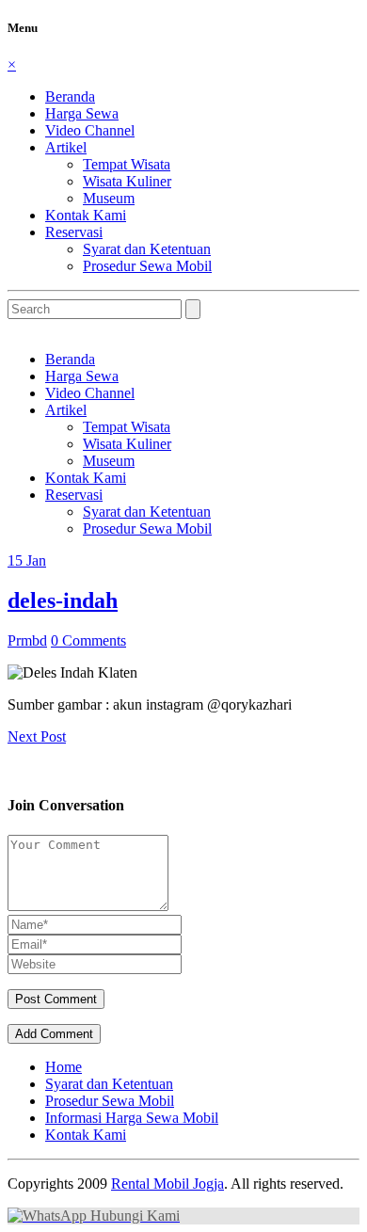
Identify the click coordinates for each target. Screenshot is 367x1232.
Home (63, 1067)
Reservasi (74, 232)
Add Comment (54, 1034)
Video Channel (90, 130)
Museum (109, 198)
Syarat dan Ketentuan (147, 249)
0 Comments (88, 640)
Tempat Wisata (126, 164)
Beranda (70, 96)
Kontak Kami (85, 215)
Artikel (66, 147)
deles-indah (63, 600)
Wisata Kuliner (127, 181)
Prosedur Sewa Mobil (147, 266)
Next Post (37, 736)
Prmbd (27, 640)
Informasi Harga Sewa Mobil (131, 1118)
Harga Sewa (82, 113)
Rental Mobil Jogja (167, 1184)
